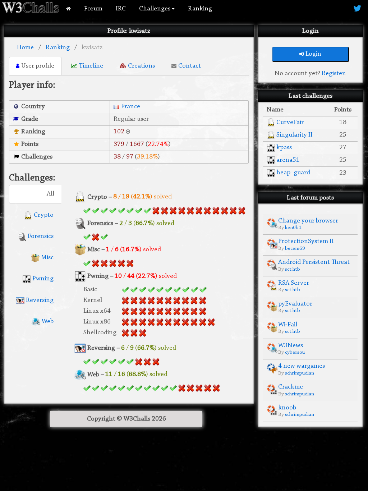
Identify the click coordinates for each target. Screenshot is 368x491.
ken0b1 (293, 227)
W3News (290, 345)
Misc (47, 257)
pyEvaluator (295, 303)
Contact (189, 66)
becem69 (295, 248)
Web (47, 321)
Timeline (91, 66)
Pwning (42, 278)
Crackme (290, 387)
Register (333, 73)
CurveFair (290, 122)
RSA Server (293, 283)
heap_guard (293, 172)
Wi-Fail (287, 324)
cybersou (295, 352)
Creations (141, 66)
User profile (37, 66)
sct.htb (292, 269)
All (50, 194)
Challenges (155, 8)
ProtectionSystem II (306, 241)
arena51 (288, 160)
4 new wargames (301, 366)
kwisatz (92, 47)
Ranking (200, 8)
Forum (93, 8)
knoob (287, 407)
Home (25, 47)
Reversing (39, 300)
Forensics (40, 236)
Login (313, 54)
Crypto (43, 215)
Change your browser (308, 220)
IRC (121, 8)
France (130, 106)
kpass (284, 147)
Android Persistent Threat (314, 262)
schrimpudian (299, 373)
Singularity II (294, 135)
